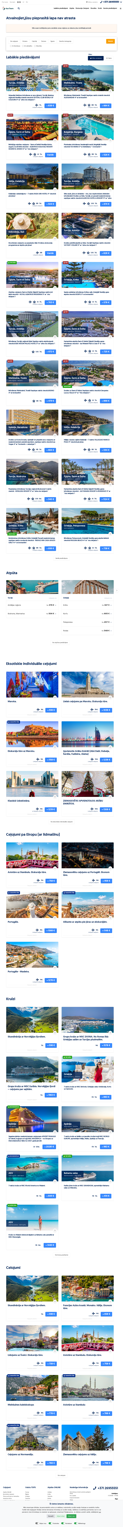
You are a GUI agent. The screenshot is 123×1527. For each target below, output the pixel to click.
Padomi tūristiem (74, 1497)
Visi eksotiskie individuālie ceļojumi (62, 822)
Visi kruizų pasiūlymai (61, 1255)
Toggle (37, 1523)
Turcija (27, 1492)
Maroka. (12, 701)
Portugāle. (13, 922)
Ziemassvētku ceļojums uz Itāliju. (80, 1454)
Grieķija (27, 1496)
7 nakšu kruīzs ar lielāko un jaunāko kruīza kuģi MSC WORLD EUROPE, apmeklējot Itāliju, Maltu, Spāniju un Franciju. (86, 1138)
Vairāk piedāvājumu (61, 558)
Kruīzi (100, 8)
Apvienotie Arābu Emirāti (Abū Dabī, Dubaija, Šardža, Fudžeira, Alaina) (86, 752)
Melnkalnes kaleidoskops (21, 1405)
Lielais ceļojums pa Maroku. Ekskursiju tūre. (85, 701)
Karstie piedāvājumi (110, 8)
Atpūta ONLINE (7, 1492)
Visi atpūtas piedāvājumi (60, 642)
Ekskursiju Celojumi (82, 8)
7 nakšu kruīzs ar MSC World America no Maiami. (27, 1186)
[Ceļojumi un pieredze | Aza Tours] (8, 9)
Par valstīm (73, 1495)
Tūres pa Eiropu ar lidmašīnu (11, 1496)
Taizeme (27, 1498)
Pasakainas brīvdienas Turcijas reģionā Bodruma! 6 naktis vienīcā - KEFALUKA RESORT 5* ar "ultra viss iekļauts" (30, 490)
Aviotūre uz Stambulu (74, 1405)
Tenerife (50, 1496)
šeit (100, 1512)
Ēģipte (27, 1494)
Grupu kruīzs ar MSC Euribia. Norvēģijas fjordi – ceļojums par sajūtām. (31, 1088)
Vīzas (71, 1500)
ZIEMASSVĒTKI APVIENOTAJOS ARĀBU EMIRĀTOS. (83, 802)
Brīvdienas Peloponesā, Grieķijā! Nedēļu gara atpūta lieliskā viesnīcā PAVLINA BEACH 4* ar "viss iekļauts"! (86, 539)
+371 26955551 (108, 1488)
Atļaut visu (71, 1516)
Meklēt (110, 41)
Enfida (49, 1498)
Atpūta (71, 8)
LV (23, 2)
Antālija (50, 1492)
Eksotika (93, 8)
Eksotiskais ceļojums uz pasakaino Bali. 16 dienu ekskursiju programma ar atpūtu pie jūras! (30, 244)
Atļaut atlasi (61, 1516)
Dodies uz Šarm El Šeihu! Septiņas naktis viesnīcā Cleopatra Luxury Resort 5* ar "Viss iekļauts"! (86, 392)
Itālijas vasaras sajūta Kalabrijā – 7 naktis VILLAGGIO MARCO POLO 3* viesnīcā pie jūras (87, 441)
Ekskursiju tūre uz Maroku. (21, 751)
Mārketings (81, 1523)
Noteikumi (68, 1523)
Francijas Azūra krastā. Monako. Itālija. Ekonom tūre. (87, 1307)
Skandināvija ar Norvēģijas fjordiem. (27, 1037)
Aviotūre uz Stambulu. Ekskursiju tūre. (27, 872)
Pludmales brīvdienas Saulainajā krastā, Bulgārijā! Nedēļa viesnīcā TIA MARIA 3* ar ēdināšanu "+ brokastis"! (85, 146)
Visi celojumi (61, 1475)
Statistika (56, 1523)
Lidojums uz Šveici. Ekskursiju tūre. (25, 1355)
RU (27, 2)
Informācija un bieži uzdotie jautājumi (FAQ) (80, 1492)
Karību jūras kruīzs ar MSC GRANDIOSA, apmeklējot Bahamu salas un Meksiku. (86, 1187)
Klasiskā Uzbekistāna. (19, 801)
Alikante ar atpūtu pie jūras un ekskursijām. (85, 922)
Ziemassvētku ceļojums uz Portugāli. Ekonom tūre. (86, 873)
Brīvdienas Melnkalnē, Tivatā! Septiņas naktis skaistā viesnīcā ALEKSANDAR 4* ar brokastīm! (87, 97)
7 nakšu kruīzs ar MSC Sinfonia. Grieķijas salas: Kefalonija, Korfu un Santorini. (87, 1088)
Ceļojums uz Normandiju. (20, 1454)
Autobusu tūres (7, 1498)
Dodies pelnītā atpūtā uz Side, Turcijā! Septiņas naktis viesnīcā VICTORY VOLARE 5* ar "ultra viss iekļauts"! (87, 244)
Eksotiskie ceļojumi (8, 1494)
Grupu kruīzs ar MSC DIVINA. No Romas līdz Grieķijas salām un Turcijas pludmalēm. (85, 1038)
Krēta (49, 1494)
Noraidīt (51, 1516)
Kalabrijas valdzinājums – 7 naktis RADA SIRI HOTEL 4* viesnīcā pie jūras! (32, 195)
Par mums (5, 2)
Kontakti (12, 2)
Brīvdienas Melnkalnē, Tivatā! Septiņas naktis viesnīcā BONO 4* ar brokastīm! (31, 392)
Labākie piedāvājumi (61, 8)
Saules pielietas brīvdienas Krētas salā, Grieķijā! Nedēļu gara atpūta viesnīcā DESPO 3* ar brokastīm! (86, 293)
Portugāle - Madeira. (18, 972)
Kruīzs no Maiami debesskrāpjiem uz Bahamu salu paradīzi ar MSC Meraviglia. (31, 1236)
